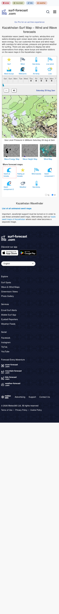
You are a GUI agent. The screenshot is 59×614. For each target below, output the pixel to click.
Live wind (50, 64)
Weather (23, 187)
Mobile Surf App (8, 314)
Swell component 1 (49, 174)
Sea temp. (36, 64)
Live (50, 73)
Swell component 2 (9, 188)
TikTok (4, 346)
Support (32, 396)
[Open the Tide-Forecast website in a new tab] (30, 3)
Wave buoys (9, 73)
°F (55, 195)
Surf (9, 64)
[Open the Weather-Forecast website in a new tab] (41, 3)
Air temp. (36, 73)
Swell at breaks (7, 174)
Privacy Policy (21, 410)
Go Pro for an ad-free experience (29, 22)
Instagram (6, 342)
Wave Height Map (30, 159)
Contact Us (44, 396)
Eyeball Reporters (9, 319)
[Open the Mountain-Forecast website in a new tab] (18, 3)
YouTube (5, 351)
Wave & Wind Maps (10, 286)
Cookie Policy (36, 410)
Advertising (20, 396)
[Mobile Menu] (54, 11)
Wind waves (37, 173)
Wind (23, 64)
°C (48, 195)
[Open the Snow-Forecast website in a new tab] (6, 3)
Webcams (22, 73)
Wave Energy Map (11, 159)
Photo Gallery (7, 295)
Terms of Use (6, 410)
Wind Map (48, 159)
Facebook (5, 337)
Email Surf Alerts (9, 310)
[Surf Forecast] (15, 12)
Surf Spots (6, 282)
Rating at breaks (20, 174)
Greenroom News (9, 291)
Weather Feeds (8, 323)
